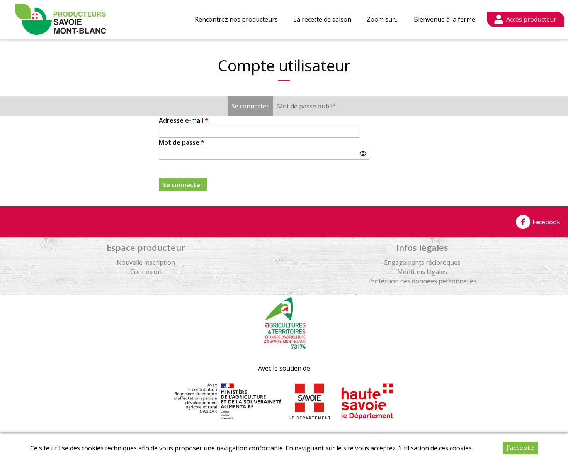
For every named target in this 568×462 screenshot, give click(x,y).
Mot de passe (181, 142)
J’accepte (520, 447)
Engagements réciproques (422, 262)
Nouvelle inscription (146, 262)
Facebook (545, 222)
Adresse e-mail (183, 120)
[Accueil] (60, 19)
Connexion (146, 271)
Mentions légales (422, 271)
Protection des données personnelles (422, 281)
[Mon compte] (525, 19)
